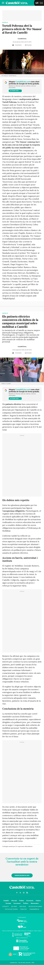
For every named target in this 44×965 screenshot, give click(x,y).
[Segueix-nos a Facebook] (17, 892)
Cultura (38, 900)
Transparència (34, 909)
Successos (17, 903)
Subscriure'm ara (22, 875)
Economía (29, 900)
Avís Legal (23, 906)
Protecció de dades (35, 906)
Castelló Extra (22, 38)
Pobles (21, 900)
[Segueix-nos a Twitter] (20, 892)
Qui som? (14, 906)
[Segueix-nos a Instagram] (23, 892)
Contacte (5, 906)
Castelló (5, 22)
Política (25, 903)
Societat (8, 903)
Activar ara (14, 90)
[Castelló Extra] (22, 889)
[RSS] (27, 892)
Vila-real (14, 900)
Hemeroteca (35, 903)
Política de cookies (11, 909)
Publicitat (23, 909)
